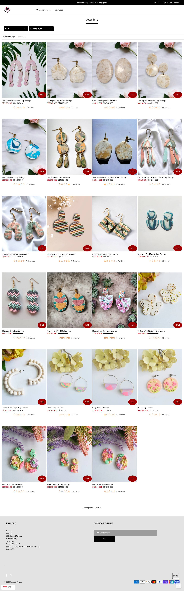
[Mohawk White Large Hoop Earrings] (24, 377)
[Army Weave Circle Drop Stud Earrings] (69, 223)
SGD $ (175, 576)
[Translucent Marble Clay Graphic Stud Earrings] (114, 147)
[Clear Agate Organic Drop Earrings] (69, 70)
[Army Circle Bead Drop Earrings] (69, 147)
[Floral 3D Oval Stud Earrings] (114, 454)
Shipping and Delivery (14, 536)
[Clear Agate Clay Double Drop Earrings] (160, 70)
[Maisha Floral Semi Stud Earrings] (114, 300)
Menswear (58, 10)
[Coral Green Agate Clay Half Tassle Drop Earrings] (160, 147)
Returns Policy (11, 539)
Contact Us (10, 549)
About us (9, 533)
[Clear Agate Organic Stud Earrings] (114, 70)
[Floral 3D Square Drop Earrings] (69, 454)
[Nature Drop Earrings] (160, 377)
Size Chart (10, 541)
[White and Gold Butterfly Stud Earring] (160, 300)
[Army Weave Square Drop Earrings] (114, 223)
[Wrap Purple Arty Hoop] (114, 377)
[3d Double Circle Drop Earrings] (24, 300)
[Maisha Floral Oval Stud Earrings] (69, 300)
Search (8, 531)
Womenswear (42, 10)
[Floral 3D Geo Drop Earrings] (24, 454)
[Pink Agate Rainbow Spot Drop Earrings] (24, 70)
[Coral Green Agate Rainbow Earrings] (24, 223)
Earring (22, 37)
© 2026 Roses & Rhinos (13, 582)
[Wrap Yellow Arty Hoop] (69, 377)
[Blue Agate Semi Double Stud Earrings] (160, 223)
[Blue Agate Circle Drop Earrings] (24, 147)
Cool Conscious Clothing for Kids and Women (22, 546)
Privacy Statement (13, 544)
